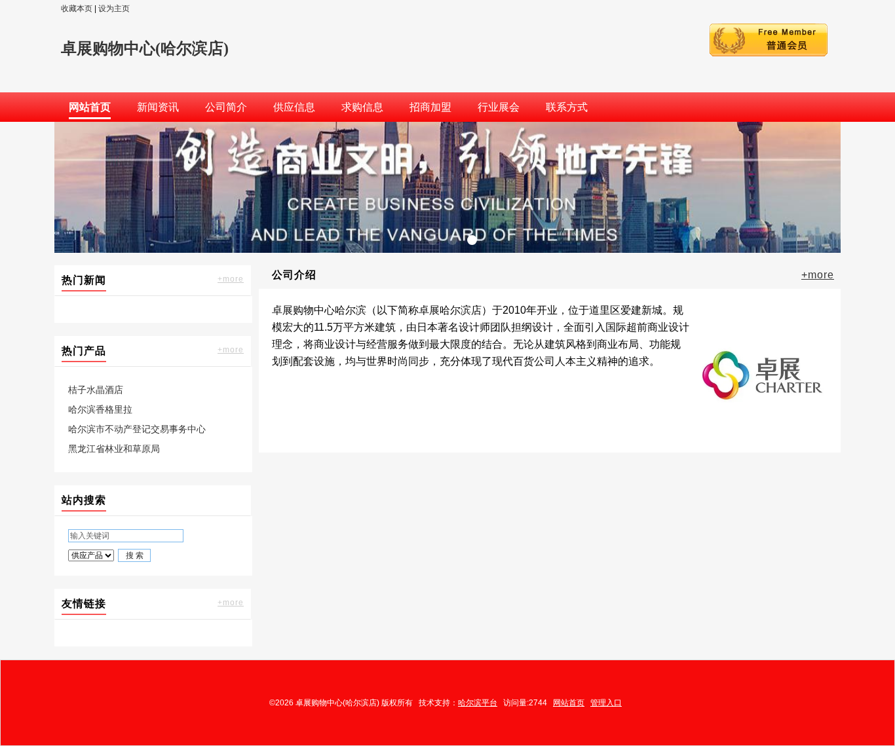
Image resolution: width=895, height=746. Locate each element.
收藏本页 (76, 8)
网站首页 (568, 702)
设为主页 (114, 8)
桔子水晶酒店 (95, 389)
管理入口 (606, 702)
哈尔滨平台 (477, 702)
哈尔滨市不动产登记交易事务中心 (137, 429)
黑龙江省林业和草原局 (114, 448)
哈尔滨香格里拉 (100, 409)
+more (231, 279)
